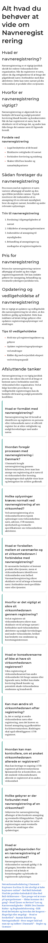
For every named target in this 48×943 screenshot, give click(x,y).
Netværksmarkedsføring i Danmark (20, 884)
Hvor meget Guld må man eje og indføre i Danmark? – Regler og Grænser (24, 923)
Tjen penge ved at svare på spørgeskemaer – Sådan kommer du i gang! (24, 899)
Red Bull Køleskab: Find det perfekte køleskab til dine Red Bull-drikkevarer (22, 893)
